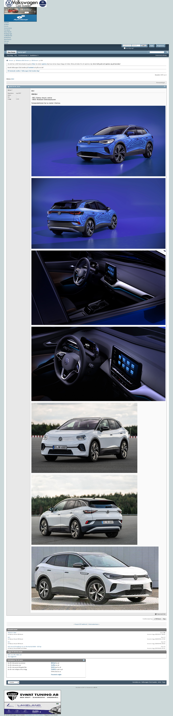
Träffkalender (8, 35)
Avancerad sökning (161, 55)
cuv (12, 655)
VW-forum (34, 60)
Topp (164, 619)
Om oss (6, 41)
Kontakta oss (137, 682)
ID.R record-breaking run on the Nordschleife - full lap (24, 646)
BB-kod (53, 663)
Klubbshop (7, 37)
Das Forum (11, 52)
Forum (6, 26)
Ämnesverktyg (160, 82)
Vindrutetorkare (93, 624)
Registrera (160, 46)
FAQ (15, 55)
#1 (164, 86)
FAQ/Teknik (7, 32)
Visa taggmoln (12, 656)
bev (9, 655)
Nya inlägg (10, 55)
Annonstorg (8, 28)
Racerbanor (7, 39)
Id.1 (9, 642)
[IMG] (53, 667)
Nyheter (6, 22)
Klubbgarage (8, 34)
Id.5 (9, 637)
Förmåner (7, 30)
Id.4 (12, 79)
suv (21, 655)
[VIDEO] (53, 669)
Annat (6, 43)
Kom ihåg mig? (129, 48)
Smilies (53, 665)
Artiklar (6, 24)
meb (17, 655)
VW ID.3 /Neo (12, 632)
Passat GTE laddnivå (81, 624)
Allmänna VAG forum (22, 60)
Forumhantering (22, 55)
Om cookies (39, 715)
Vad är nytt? (22, 52)
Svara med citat (161, 614)
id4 (14, 655)
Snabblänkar (33, 55)
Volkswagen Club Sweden (149, 682)
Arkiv (159, 682)
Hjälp (151, 46)
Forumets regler (56, 674)
